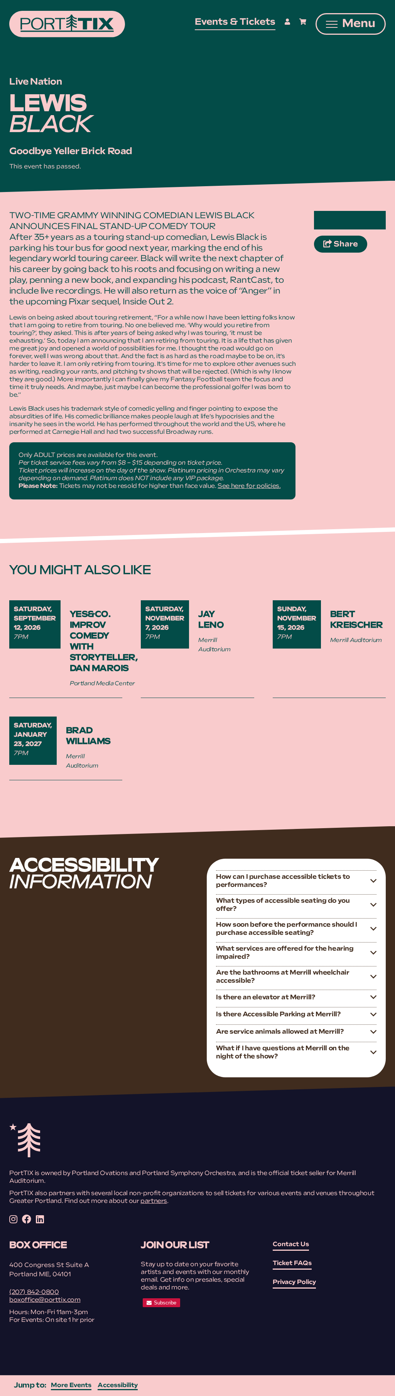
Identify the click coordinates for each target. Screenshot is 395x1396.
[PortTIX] (24, 1156)
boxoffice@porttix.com (45, 1300)
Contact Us (291, 1244)
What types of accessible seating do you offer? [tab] (282, 905)
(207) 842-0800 (34, 1292)
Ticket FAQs (292, 1263)
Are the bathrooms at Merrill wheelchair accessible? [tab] (282, 977)
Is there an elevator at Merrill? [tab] (265, 997)
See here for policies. (249, 486)
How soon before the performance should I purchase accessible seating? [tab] (286, 929)
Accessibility (118, 1385)
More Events (71, 1385)
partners (153, 1201)
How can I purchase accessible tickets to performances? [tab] (283, 881)
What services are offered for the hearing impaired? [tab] (284, 953)
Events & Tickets (235, 22)
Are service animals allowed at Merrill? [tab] (279, 1032)
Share (349, 244)
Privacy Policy (294, 1282)
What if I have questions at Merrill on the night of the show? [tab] (282, 1052)
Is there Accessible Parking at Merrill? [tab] (278, 1014)
